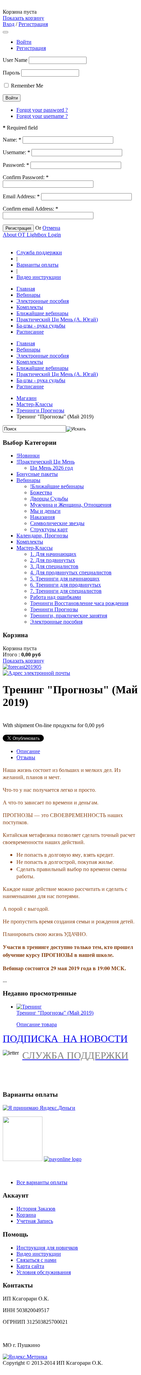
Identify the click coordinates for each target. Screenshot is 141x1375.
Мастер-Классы (34, 404)
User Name (15, 60)
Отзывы (25, 757)
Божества (41, 492)
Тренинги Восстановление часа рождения (79, 603)
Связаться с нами (36, 1260)
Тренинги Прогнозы (40, 410)
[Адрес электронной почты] (36, 673)
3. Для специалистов (54, 566)
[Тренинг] (29, 1007)
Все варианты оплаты (41, 1182)
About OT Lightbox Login (32, 235)
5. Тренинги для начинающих (65, 579)
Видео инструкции (38, 277)
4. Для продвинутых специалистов (71, 572)
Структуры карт (49, 529)
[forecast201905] (22, 667)
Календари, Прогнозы (42, 535)
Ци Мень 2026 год (51, 468)
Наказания (42, 517)
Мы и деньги (45, 511)
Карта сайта (30, 1266)
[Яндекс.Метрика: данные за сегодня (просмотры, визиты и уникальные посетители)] (25, 1357)
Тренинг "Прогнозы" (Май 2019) (54, 1013)
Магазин (26, 398)
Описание (28, 751)
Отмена (51, 228)
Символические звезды (57, 523)
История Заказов (35, 1209)
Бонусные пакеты (37, 474)
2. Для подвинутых (52, 560)
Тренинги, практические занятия (68, 615)
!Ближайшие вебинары (57, 486)
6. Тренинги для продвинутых (65, 585)
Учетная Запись (34, 1221)
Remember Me (27, 86)
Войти (23, 42)
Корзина (26, 1215)
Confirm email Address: (30, 209)
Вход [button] (8, 24)
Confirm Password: (26, 177)
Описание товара (36, 1024)
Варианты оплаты (37, 265)
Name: (12, 140)
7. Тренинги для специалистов (66, 591)
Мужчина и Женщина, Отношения (70, 505)
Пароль (11, 73)
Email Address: (21, 196)
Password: (16, 165)
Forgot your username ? (42, 116)
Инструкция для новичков (47, 1248)
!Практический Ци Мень (45, 462)
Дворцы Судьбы (49, 499)
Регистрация (31, 48)
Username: (16, 152)
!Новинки (28, 455)
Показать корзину (23, 18)
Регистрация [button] (33, 24)
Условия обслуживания (43, 1272)
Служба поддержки (39, 252)
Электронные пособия (56, 622)
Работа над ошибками (55, 597)
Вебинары (28, 480)
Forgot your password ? (42, 110)
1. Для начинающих (53, 554)
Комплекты (29, 542)
